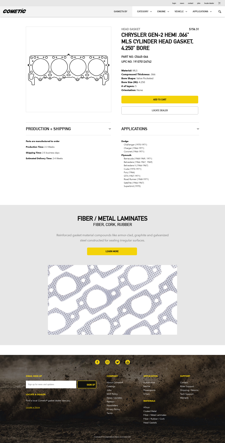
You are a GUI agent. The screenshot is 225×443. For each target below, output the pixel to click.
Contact (190, 3)
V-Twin (146, 394)
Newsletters (112, 405)
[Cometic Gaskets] (13, 10)
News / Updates (114, 398)
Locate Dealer (209, 3)
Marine (146, 386)
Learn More (112, 251)
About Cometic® (115, 382)
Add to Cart (159, 99)
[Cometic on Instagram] (107, 362)
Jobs (198, 3)
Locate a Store (33, 407)
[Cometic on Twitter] (117, 362)
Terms (109, 413)
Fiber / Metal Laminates (154, 415)
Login (174, 3)
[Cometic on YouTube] (127, 362)
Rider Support (187, 386)
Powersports (149, 390)
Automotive (149, 382)
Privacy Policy (113, 409)
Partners (110, 401)
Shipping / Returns (189, 390)
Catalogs (111, 386)
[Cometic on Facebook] (97, 362)
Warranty (184, 398)
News (182, 3)
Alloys (146, 407)
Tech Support (186, 394)
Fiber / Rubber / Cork (154, 419)
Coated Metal (150, 411)
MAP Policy (112, 394)
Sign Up (91, 384)
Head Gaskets (150, 422)
